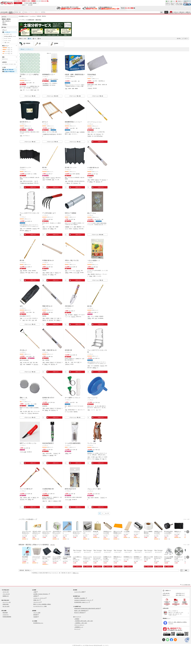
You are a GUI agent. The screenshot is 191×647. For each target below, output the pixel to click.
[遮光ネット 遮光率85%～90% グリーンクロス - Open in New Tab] (46, 551)
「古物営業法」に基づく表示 (80, 623)
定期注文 (24, 4)
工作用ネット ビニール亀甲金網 (29, 75)
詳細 (161, 12)
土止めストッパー (25, 167)
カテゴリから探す (4, 12)
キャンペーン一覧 (6, 602)
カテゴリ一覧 (6, 591)
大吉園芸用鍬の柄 (48, 489)
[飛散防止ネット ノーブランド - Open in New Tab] (178, 526)
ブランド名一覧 (6, 594)
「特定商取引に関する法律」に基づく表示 (83, 620)
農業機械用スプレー (48, 74)
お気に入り (188, 12)
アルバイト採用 (36, 612)
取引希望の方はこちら (38, 623)
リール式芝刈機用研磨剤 (72, 443)
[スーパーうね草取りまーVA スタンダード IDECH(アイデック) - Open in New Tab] (57, 551)
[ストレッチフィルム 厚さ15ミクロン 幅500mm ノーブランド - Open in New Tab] (26, 526)
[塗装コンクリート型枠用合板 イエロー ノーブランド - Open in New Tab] (117, 526)
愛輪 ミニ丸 (23, 397)
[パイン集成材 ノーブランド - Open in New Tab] (128, 526)
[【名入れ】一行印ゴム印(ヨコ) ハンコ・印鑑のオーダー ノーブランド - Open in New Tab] (36, 526)
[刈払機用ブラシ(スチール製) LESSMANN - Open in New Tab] (107, 551)
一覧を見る (52, 544)
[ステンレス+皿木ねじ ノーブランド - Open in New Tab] (67, 526)
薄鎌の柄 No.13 (47, 306)
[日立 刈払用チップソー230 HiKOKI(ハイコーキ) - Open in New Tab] (178, 551)
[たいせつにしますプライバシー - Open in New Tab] (187, 639)
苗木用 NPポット (25, 122)
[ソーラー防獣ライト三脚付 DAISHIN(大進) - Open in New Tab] (77, 551)
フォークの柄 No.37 (26, 489)
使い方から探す (6, 606)
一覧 (35, 38)
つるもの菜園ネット (93, 260)
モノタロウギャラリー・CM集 (40, 606)
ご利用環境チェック (78, 627)
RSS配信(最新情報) (7, 616)
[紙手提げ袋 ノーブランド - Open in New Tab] (97, 526)
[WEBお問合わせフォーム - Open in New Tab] (167, 2)
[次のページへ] (187, 531)
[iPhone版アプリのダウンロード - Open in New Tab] (169, 634)
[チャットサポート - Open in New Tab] (172, 2)
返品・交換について (180, 595)
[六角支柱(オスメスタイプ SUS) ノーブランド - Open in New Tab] (107, 526)
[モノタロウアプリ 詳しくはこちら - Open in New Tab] (176, 629)
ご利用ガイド (168, 590)
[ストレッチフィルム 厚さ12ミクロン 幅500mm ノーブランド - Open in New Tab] (46, 526)
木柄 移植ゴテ (69, 306)
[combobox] (92, 12)
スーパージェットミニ (94, 122)
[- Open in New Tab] (167, 602)
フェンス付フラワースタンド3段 (97, 351)
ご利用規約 (76, 618)
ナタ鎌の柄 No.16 (93, 167)
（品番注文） (10, 12)
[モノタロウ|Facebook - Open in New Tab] (171, 640)
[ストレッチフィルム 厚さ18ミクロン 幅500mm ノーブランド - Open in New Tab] (77, 526)
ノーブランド (33, 16)
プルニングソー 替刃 (93, 489)
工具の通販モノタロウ (23, 16)
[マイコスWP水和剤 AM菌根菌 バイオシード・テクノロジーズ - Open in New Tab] (67, 551)
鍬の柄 (44, 167)
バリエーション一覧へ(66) (97, 234)
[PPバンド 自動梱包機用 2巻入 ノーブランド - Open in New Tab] (148, 526)
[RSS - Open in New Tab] (175, 640)
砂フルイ (45, 122)
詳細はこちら (76, 572)
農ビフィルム (91, 213)
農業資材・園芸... (18, 12)
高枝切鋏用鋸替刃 (48, 443)
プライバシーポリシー (79, 625)
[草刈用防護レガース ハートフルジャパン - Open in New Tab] (128, 551)
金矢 (21, 306)
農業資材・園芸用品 (41, 16)
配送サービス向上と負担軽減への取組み (42, 604)
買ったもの (182, 12)
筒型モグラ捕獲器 (70, 213)
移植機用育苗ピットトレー (73, 122)
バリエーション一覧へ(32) (75, 96)
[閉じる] (59, 37)
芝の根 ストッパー (71, 167)
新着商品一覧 (6, 596)
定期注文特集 (6, 604)
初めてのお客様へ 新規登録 (31, 3)
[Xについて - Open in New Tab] (163, 640)
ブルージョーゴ (92, 397)
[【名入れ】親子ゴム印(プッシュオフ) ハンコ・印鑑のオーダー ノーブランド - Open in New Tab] (57, 526)
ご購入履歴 (30, 4)
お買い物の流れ (166, 593)
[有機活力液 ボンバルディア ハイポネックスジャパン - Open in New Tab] (117, 551)
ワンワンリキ (91, 443)
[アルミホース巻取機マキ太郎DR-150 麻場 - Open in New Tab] (168, 551)
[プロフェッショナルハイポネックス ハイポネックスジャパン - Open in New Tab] (87, 551)
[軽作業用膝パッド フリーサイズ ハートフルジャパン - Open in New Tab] (138, 551)
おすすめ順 (184, 38)
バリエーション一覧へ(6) (29, 96)
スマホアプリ (6, 614)
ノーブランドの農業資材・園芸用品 (30, 20)
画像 (30, 38)
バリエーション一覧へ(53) (52, 96)
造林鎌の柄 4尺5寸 (48, 397)
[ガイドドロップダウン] (179, 3)
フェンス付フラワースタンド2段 (29, 214)
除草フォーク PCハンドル (28, 443)
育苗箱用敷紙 (91, 74)
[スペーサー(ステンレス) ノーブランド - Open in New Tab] (87, 526)
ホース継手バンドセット (72, 397)
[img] (7, 3)
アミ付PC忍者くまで (49, 213)
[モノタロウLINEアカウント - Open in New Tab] (167, 640)
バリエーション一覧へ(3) (29, 141)
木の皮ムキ (23, 350)
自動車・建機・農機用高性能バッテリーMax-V (75, 75)
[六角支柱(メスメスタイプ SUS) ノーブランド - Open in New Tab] (158, 526)
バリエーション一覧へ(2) (97, 96)
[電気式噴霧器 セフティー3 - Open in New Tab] (26, 551)
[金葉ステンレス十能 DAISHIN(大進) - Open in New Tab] (148, 551)
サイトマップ (77, 629)
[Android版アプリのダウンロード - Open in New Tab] (183, 634)
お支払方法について (180, 593)
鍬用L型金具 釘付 (70, 489)
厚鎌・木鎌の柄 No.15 (49, 350)
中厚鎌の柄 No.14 (48, 260)
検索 (166, 12)
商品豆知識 (5, 612)
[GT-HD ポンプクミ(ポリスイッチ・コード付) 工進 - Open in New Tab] (158, 551)
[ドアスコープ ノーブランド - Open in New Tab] (138, 526)
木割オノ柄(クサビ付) (71, 260)
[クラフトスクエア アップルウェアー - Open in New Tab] (36, 551)
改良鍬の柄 (68, 350)
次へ (106, 513)
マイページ (16, 4)
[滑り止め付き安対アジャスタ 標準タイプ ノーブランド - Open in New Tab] (168, 526)
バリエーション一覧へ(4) (52, 141)
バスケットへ (101, 141)
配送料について (166, 595)
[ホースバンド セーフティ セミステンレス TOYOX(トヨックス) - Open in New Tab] (97, 551)
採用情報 (34, 610)
